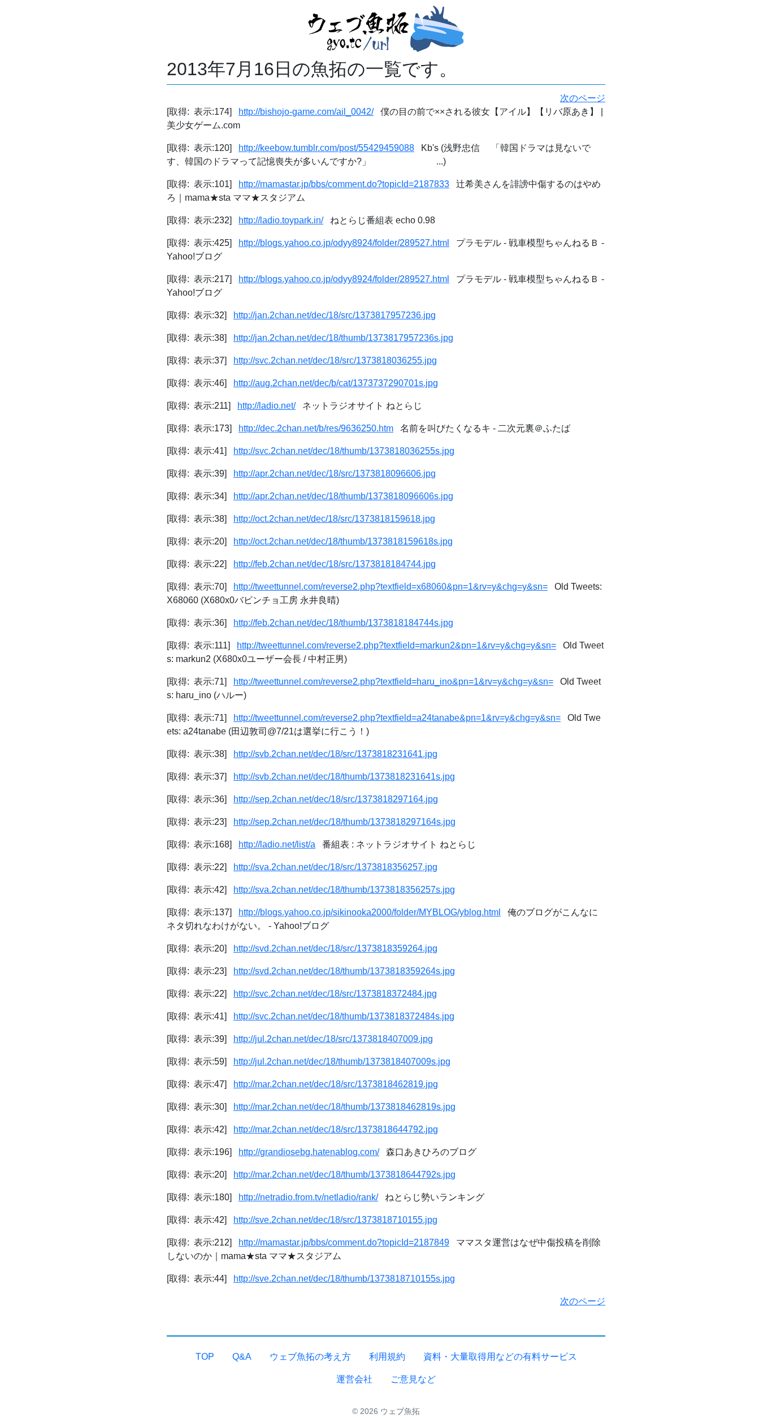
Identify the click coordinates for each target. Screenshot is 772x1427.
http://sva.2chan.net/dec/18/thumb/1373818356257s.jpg (344, 889)
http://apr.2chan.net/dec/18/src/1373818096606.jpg (334, 473)
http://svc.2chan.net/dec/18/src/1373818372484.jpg (335, 993)
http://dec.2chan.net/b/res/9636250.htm (315, 428)
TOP (205, 1356)
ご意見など (413, 1379)
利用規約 (387, 1356)
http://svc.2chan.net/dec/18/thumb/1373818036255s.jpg (343, 451)
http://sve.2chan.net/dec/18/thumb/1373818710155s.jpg (344, 1278)
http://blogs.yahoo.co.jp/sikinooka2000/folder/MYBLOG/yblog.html (369, 912)
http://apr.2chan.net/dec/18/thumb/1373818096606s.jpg (343, 496)
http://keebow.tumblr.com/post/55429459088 (326, 148)
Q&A (241, 1356)
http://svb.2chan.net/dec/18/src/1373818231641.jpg (335, 754)
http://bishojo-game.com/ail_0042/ (306, 111)
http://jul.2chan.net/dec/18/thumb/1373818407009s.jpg (341, 1061)
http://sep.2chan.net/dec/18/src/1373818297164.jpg (335, 799)
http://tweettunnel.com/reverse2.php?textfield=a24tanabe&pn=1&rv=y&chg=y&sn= (397, 718)
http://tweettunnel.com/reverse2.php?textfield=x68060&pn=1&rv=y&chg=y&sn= (390, 586)
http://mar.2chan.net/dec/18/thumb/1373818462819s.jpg (344, 1107)
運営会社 (354, 1379)
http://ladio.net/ (266, 405)
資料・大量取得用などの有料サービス (500, 1356)
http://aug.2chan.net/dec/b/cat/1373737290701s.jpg (335, 383)
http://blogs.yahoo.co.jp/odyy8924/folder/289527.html (343, 243)
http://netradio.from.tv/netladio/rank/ (308, 1197)
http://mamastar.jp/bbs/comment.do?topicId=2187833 (343, 184)
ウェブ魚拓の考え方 (310, 1356)
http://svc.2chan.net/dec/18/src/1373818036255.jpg (335, 360)
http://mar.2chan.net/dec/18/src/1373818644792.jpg (335, 1129)
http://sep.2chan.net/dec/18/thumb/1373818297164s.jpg (344, 822)
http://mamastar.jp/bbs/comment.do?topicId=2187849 (343, 1242)
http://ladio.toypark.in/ (280, 220)
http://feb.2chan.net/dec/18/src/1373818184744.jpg (334, 564)
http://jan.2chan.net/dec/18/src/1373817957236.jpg (334, 315)
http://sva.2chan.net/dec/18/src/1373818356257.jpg (335, 867)
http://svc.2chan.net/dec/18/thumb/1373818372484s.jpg (343, 1016)
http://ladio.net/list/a (276, 844)
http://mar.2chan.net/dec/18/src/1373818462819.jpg (335, 1084)
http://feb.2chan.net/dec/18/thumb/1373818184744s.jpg (343, 623)
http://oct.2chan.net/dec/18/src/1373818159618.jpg (334, 519)
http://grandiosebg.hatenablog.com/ (308, 1152)
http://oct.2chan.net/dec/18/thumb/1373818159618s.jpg (343, 541)
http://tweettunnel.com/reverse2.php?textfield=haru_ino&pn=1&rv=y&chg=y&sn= (393, 681)
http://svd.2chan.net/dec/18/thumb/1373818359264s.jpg (344, 971)
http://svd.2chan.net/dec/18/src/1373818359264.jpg (335, 948)
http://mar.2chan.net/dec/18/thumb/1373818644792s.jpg (344, 1174)
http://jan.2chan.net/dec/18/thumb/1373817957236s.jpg (343, 338)
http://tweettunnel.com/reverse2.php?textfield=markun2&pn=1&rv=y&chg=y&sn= (396, 645)
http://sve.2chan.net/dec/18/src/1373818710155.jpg (335, 1220)
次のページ (582, 98)
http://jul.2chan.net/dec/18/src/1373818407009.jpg (333, 1039)
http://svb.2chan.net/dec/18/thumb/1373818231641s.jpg (344, 776)
